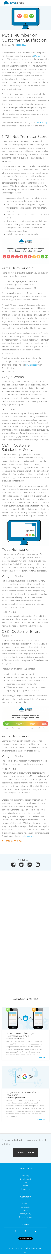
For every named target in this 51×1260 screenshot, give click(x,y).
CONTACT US (24, 1152)
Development (25, 1179)
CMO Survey (38, 56)
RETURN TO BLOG (14, 841)
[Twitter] (25, 1231)
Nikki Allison (21, 45)
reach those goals (28, 836)
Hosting (25, 1175)
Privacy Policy (25, 1214)
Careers (25, 1203)
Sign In (25, 1210)
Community (25, 1207)
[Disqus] (25, 905)
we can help (42, 122)
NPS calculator (31, 365)
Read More (40, 1057)
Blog (25, 1182)
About (25, 1186)
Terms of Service (25, 1217)
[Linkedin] (35, 1231)
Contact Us (25, 1189)
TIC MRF (25, 1252)
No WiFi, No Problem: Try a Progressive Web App (20, 1034)
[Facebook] (15, 1231)
